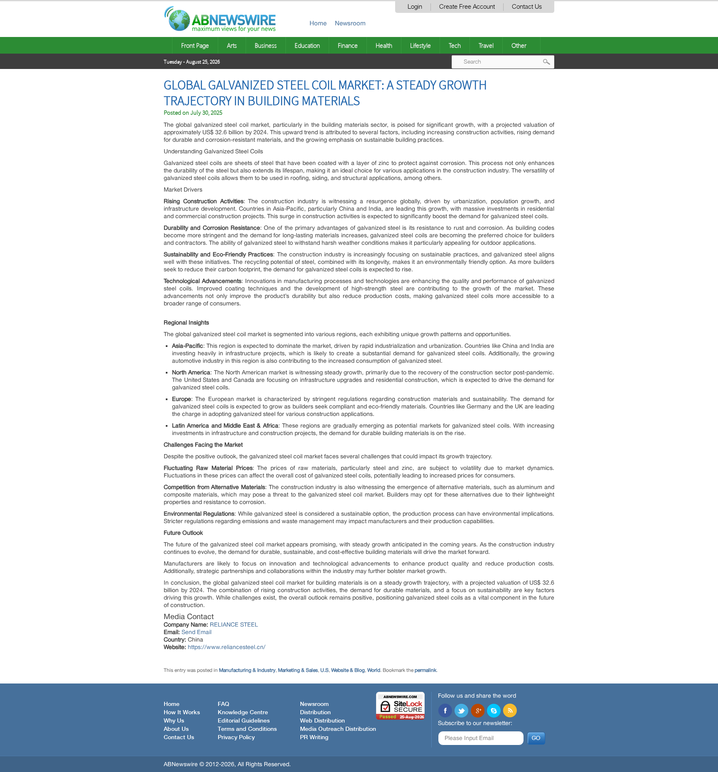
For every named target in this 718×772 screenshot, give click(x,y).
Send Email (196, 632)
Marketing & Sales (298, 670)
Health (384, 45)
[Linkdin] (477, 711)
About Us (176, 729)
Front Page (195, 45)
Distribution (315, 712)
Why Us (174, 721)
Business (266, 45)
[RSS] (510, 711)
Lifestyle (420, 45)
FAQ (223, 704)
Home (318, 23)
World (373, 670)
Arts (232, 45)
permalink (425, 670)
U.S (324, 670)
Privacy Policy (236, 737)
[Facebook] (445, 711)
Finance (348, 45)
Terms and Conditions (247, 729)
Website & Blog (348, 670)
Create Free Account (467, 7)
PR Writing (314, 737)
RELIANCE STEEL (234, 624)
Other (518, 45)
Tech (455, 45)
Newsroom (350, 23)
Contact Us (527, 7)
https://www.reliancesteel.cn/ (227, 647)
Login (415, 7)
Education (307, 45)
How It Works (182, 712)
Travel (486, 45)
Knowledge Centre (243, 712)
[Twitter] (461, 711)
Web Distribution (322, 721)
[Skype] (494, 711)
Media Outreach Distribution (338, 729)
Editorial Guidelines (244, 721)
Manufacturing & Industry (247, 670)
